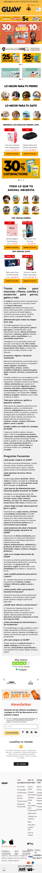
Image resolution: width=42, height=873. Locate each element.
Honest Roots (9, 348)
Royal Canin (20, 344)
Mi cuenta (21, 787)
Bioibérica (24, 395)
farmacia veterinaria (14, 380)
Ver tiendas (21, 764)
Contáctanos (22, 793)
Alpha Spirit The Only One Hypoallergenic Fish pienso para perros (30, 240)
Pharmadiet (25, 393)
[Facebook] (23, 732)
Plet (17, 348)
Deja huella (32, 813)
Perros (39, 790)
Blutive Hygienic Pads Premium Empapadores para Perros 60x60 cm (12, 240)
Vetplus (34, 393)
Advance (26, 346)
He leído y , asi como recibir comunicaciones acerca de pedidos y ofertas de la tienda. (21, 720)
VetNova (7, 395)
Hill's (27, 344)
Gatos (39, 787)
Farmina (34, 346)
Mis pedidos (21, 790)
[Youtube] (31, 732)
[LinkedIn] (36, 732)
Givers (22, 348)
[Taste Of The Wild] (30, 682)
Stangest (15, 395)
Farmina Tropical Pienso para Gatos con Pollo (30, 273)
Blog (29, 822)
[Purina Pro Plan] (11, 682)
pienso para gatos (16, 310)
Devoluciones (22, 801)
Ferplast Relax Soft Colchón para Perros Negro (30, 146)
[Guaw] (11, 9)
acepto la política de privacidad (24, 718)
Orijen (19, 346)
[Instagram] (27, 732)
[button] (19, 48)
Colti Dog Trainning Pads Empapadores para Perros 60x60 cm (12, 146)
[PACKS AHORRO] (21, 18)
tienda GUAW (12, 447)
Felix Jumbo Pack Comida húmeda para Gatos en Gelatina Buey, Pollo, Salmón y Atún (12, 273)
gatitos (16, 408)
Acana (13, 346)
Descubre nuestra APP (31, 827)
